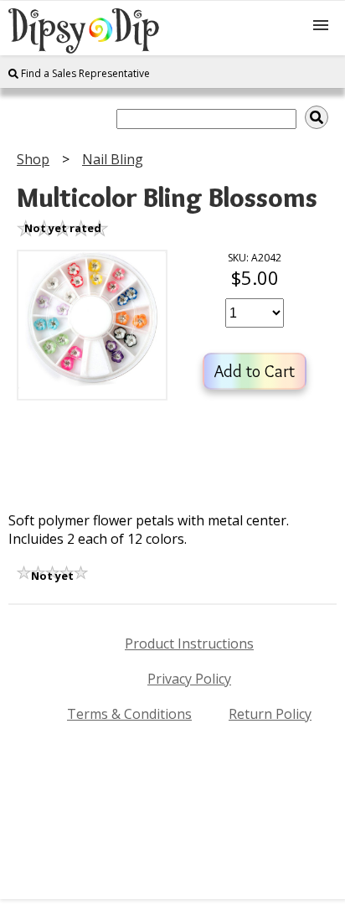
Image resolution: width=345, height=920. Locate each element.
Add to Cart (254, 371)
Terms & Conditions (129, 714)
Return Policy (270, 714)
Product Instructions (189, 643)
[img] (316, 117)
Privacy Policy (189, 678)
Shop (33, 159)
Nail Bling (112, 159)
